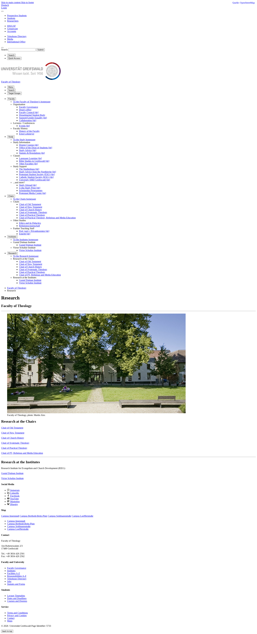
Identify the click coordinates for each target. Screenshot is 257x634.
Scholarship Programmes (30, 190)
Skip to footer (27, 2)
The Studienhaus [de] (29, 169)
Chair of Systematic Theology (33, 212)
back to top (7, 631)
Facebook (14, 496)
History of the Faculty (29, 131)
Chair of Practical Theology (32, 215)
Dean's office (25, 109)
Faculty (11, 99)
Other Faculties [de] (28, 163)
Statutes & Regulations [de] (32, 153)
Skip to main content (11, 2)
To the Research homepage (26, 256)
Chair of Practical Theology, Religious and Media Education (47, 217)
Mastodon (15, 501)
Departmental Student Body (32, 115)
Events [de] (24, 126)
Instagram (14, 490)
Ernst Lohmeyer (26, 134)
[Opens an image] (96, 412)
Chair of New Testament (30, 207)
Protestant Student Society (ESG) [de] (37, 174)
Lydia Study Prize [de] (29, 188)
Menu (10, 87)
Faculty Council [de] (28, 112)
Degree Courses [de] (28, 145)
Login (4, 8)
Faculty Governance (28, 107)
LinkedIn (14, 493)
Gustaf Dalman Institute (30, 245)
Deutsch (5, 5)
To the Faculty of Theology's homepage (31, 101)
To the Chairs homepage (24, 199)
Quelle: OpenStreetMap (243, 2)
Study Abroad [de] (27, 185)
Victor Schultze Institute (30, 250)
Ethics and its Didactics (30, 223)
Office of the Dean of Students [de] (35, 147)
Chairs (11, 196)
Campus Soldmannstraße (18, 526)
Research (12, 253)
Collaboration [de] (27, 120)
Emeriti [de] (24, 234)
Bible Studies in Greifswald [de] (34, 161)
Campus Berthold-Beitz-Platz (21, 523)
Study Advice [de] (27, 150)
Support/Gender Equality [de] (33, 117)
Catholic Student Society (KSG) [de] (36, 177)
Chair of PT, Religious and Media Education (40, 275)
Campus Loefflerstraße (18, 529)
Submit (40, 50)
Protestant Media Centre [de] (32, 193)
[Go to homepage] (31, 79)
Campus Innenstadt (16, 521)
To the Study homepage (24, 139)
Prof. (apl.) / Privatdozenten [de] (34, 231)
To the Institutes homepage (25, 239)
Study (10, 137)
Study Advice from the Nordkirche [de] (37, 171)
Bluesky (14, 504)
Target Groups (14, 93)
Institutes (12, 237)
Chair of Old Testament (30, 204)
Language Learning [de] (30, 158)
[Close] (2, 11)
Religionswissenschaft (29, 225)
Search (4, 49)
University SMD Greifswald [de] (34, 180)
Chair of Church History (30, 209)
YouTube (14, 498)
